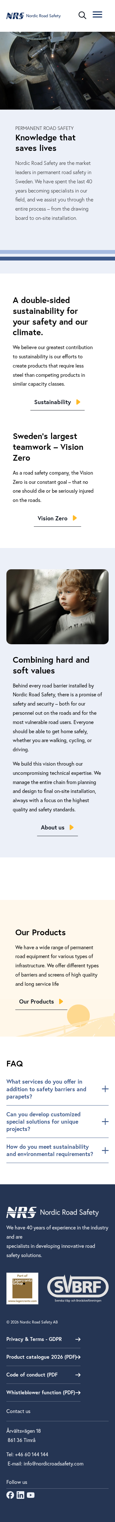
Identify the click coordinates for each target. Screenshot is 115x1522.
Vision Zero (52, 518)
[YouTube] (30, 1496)
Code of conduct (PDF (31, 1374)
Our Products (36, 1001)
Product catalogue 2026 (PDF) (41, 1356)
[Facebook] (10, 1496)
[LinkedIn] (20, 1496)
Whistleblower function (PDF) (40, 1392)
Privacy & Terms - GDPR (34, 1339)
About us (53, 827)
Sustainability (52, 402)
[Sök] (82, 15)
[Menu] (97, 15)
